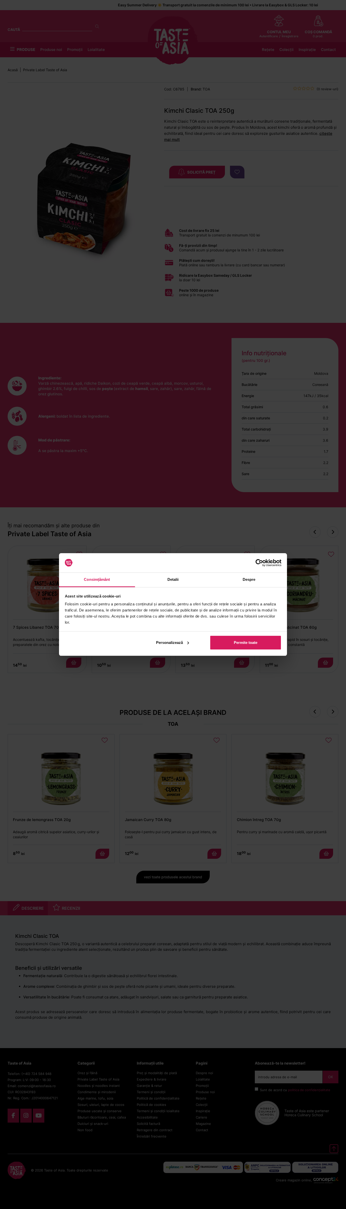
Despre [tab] (249, 579)
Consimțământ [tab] (97, 579)
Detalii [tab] (173, 579)
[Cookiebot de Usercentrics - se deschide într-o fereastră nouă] (259, 563)
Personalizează (169, 642)
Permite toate (245, 642)
